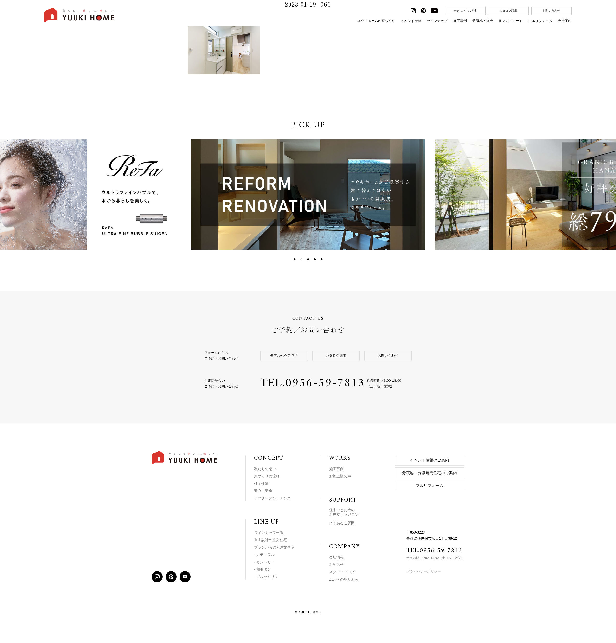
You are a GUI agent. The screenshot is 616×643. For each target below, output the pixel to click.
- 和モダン (262, 569)
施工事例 (336, 469)
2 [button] (301, 259)
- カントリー (264, 562)
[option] (281, 194)
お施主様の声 (340, 476)
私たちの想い (265, 469)
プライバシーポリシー (423, 571)
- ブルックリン (266, 577)
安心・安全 (263, 491)
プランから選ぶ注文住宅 (274, 547)
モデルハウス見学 (465, 10)
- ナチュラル (264, 554)
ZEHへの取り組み (344, 579)
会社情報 (336, 557)
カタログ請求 (508, 10)
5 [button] (321, 259)
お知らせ (336, 565)
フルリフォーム (540, 21)
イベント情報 (411, 21)
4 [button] (314, 259)
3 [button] (308, 259)
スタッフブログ (342, 572)
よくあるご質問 (342, 523)
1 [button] (294, 259)
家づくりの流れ (267, 476)
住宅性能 (261, 483)
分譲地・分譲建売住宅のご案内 (429, 473)
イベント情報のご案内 (429, 460)
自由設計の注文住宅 (270, 540)
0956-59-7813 (325, 383)
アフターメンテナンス (272, 498)
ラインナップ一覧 (268, 533)
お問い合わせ (551, 10)
